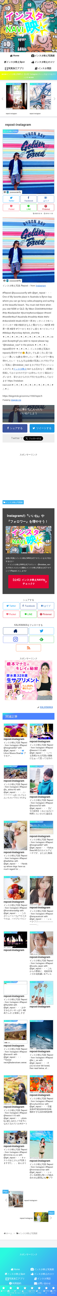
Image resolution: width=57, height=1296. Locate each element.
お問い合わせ (44, 1283)
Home (17, 1269)
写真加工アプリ (17, 1278)
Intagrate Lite (16, 400)
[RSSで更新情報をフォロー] (28, 647)
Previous (2, 99)
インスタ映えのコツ (44, 1273)
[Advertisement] (28, 476)
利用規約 (16, 1283)
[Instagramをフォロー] (15, 639)
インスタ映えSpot (16, 1273)
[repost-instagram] (28, 281)
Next (54, 99)
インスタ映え (20, 368)
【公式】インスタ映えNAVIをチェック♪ (28, 581)
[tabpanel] (16, 98)
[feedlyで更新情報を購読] (41, 639)
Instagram (41, 285)
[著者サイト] (15, 631)
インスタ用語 (44, 1278)
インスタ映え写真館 (14, 502)
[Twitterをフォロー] (41, 631)
